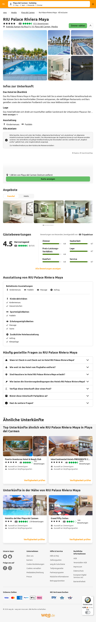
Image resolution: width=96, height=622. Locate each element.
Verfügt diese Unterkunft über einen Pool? (30, 389)
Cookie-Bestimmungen (35, 564)
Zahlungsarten (56, 560)
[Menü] (92, 597)
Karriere (29, 560)
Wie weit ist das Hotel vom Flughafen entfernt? (33, 367)
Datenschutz (79, 571)
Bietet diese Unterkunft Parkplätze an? (29, 396)
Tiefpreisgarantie (56, 568)
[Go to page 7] (51, 225)
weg (5, 13)
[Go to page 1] (43, 225)
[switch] (87, 612)
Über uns (30, 556)
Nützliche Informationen (59, 577)
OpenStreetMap (87, 153)
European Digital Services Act (80, 576)
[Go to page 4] (47, 225)
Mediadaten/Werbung (35, 572)
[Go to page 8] (52, 225)
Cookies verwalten (33, 568)
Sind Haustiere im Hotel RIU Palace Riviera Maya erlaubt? (37, 374)
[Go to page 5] (48, 225)
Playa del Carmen (28, 13)
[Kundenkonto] (93, 4)
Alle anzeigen (9, 128)
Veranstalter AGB (80, 563)
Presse (29, 577)
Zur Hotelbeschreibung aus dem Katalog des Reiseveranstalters (32, 145)
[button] (25, 55)
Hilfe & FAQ (54, 556)
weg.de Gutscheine (57, 564)
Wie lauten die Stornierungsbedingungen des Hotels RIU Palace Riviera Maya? (47, 381)
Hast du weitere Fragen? (21, 403)
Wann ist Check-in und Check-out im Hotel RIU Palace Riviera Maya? (42, 360)
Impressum (78, 567)
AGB (75, 558)
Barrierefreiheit (79, 582)
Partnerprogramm (57, 572)
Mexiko (14, 13)
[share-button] (90, 25)
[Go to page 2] (44, 225)
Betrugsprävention (57, 581)
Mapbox (76, 153)
